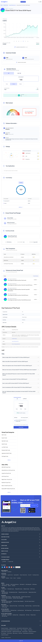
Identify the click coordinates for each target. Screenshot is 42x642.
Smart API (29, 574)
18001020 (4, 561)
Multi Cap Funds (4, 616)
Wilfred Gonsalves (11, 222)
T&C (27, 424)
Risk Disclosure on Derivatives (28, 633)
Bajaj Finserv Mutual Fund (7, 479)
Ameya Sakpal (10, 217)
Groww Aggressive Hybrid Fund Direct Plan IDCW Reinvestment (19, 299)
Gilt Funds (27, 614)
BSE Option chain (5, 593)
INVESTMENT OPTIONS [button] (5, 536)
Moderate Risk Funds (6, 450)
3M (16, 41)
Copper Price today (5, 605)
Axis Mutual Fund (5, 476)
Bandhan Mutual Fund (6, 482)
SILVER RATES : (4, 600)
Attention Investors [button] (5, 621)
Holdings (21, 182)
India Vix (9, 585)
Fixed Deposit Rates (36, 574)
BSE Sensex (34, 584)
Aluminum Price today (13, 605)
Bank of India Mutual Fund (7, 485)
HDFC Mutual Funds (28, 610)
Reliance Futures (26, 588)
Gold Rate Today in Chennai (25, 596)
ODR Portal (20, 633)
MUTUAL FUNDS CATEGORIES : (6, 613)
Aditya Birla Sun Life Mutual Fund (8, 470)
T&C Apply (25, 629)
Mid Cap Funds (33, 614)
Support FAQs (11, 561)
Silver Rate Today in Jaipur (6, 602)
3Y (23, 41)
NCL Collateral (3, 633)
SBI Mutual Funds (13, 610)
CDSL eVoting (9, 633)
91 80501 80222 (14, 338)
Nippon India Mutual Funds (6, 611)
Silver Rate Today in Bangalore (18, 601)
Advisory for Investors (32, 631)
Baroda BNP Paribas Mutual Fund (8, 488)
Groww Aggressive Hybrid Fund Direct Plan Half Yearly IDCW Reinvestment (19, 290)
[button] (21, 357)
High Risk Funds (5, 441)
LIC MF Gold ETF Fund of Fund (8, 263)
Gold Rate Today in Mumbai (6, 596)
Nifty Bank (7, 584)
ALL (27, 41)
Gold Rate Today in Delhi (16, 596)
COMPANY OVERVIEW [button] (5, 534)
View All (9, 492)
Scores (30, 628)
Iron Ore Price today (36, 605)
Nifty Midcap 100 (28, 584)
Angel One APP (4, 574)
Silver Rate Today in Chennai (29, 601)
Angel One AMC (4, 571)
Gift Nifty (13, 585)
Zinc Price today (21, 605)
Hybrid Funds (4, 444)
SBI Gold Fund (6, 260)
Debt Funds (4, 434)
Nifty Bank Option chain (13, 592)
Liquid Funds (9, 614)
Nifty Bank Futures (11, 588)
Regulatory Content (12, 628)
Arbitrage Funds (5, 456)
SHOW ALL (20, 207)
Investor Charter (25, 631)
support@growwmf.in (15, 341)
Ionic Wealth (9, 571)
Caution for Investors (4, 634)
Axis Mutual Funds (21, 610)
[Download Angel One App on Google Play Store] (31, 509)
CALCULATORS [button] (4, 539)
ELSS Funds (4, 614)
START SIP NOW (23, 1)
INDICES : (3, 583)
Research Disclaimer (4, 628)
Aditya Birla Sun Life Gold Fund (8, 257)
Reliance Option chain (32, 592)
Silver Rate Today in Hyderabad (7, 601)
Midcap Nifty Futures (18, 588)
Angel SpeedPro (16, 574)
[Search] (39, 1)
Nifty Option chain (5, 592)
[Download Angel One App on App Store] (31, 511)
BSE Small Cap (4, 585)
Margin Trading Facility (23, 574)
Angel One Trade (10, 574)
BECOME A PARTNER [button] (4, 548)
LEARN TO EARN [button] (4, 545)
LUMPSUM (24, 398)
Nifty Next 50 (22, 584)
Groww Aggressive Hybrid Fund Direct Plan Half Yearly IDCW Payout (20, 285)
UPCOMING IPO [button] (3, 553)
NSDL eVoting (15, 633)
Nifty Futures (4, 588)
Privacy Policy (30, 629)
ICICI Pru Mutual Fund (36, 610)
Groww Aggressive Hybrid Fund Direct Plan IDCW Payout (18, 295)
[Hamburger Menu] (40, 1)
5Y (25, 41)
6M (18, 41)
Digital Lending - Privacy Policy (6, 631)
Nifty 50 (3, 584)
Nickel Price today (28, 605)
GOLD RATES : (3, 595)
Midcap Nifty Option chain (23, 592)
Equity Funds (4, 437)
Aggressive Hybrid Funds (6, 453)
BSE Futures (32, 588)
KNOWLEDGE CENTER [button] (5, 542)
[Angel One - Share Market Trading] (4, 2)
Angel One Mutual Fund (6, 473)
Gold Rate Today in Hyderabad (7, 597)
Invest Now (21, 427)
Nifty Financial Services (15, 584)
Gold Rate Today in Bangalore (18, 597)
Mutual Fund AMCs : (5, 609)
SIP (8, 73)
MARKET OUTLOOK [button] (4, 551)
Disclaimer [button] (3, 625)
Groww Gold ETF (6, 200)
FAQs (21, 629)
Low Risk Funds (5, 447)
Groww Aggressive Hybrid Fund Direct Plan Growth (17, 280)
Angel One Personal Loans (17, 631)
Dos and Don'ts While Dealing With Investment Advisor (10, 629)
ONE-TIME (19, 73)
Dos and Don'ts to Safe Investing (22, 628)
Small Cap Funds (15, 614)
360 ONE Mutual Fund (6, 467)
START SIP (21, 640)
